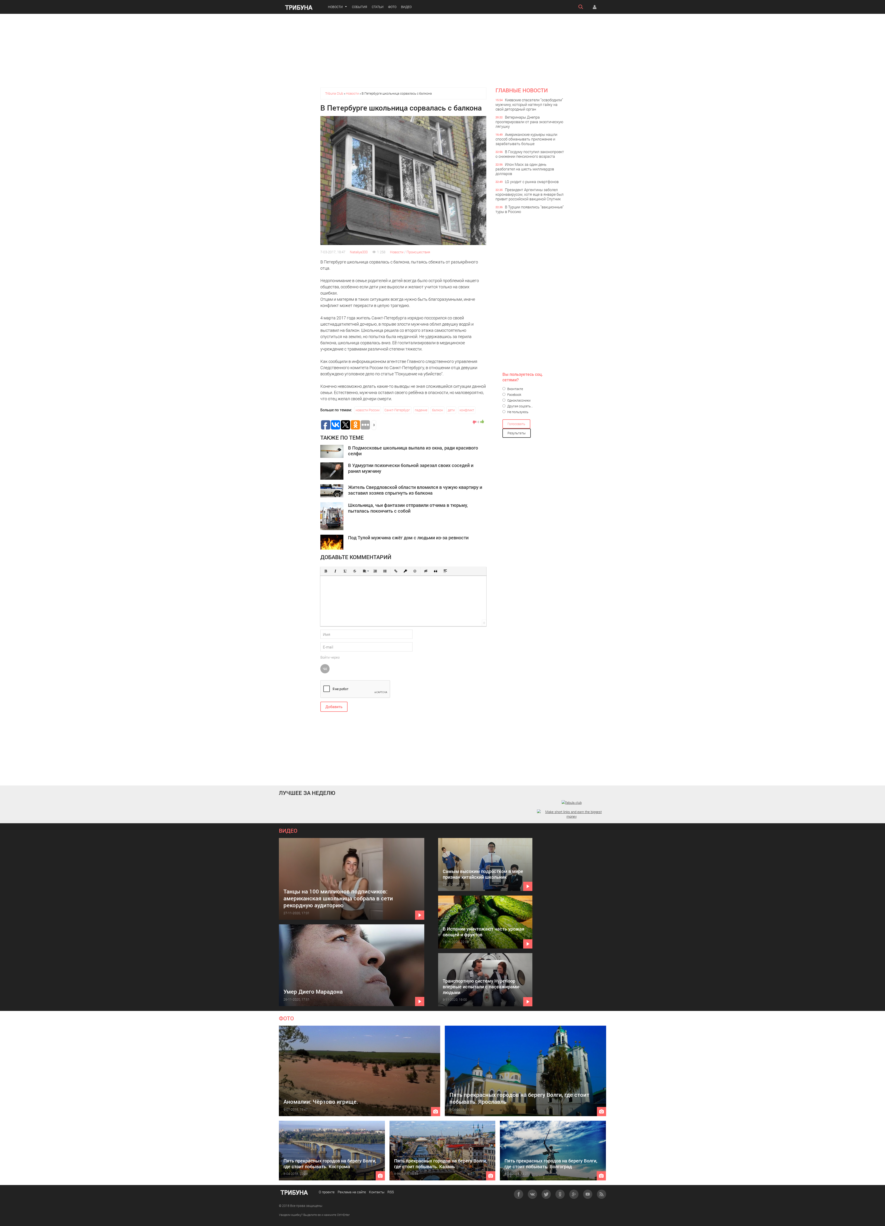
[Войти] (595, 7)
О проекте (327, 1192)
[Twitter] (546, 1194)
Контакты (376, 1192)
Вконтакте (515, 389)
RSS (390, 1192)
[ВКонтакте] (532, 1194)
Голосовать (516, 424)
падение (421, 410)
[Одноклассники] (560, 1194)
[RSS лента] (601, 1194)
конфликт (467, 410)
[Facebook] (518, 1194)
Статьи (378, 7)
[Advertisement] (442, 50)
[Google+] (573, 1194)
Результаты (516, 433)
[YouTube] (587, 1194)
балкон (437, 410)
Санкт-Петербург (397, 410)
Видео (406, 7)
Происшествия (418, 252)
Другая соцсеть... (520, 406)
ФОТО (286, 1018)
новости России (368, 410)
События (359, 7)
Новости (335, 7)
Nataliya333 (359, 252)
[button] (325, 571)
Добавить (333, 706)
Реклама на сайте (352, 1192)
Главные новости (522, 90)
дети (451, 410)
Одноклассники (519, 400)
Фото (392, 7)
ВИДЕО (288, 830)
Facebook (514, 394)
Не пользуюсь (517, 412)
